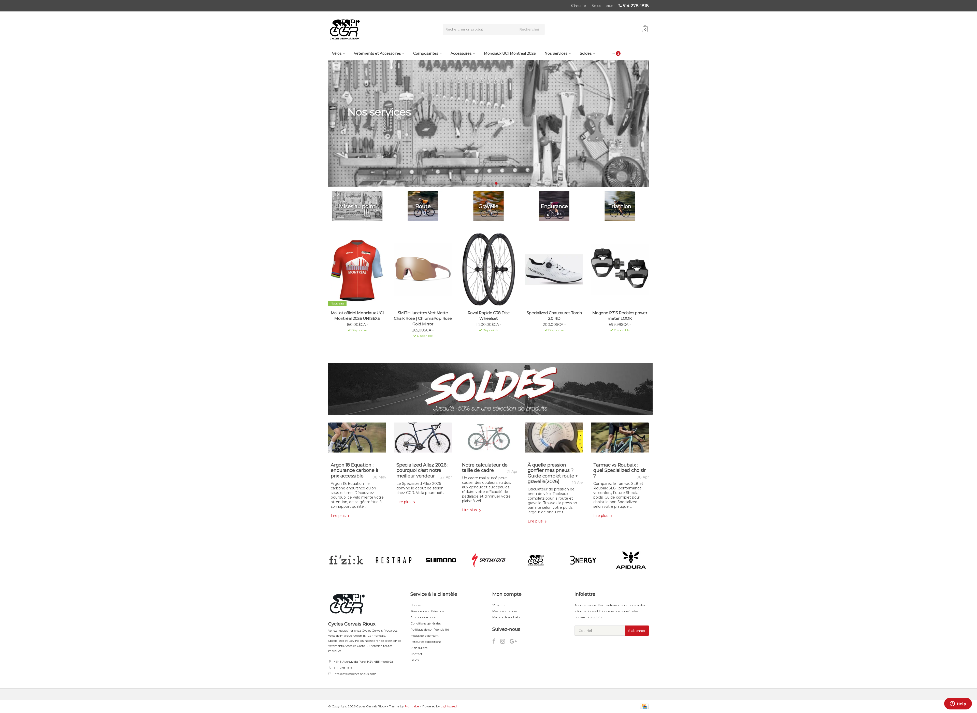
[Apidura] (631, 560)
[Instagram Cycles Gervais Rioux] (505, 642)
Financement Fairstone (427, 611)
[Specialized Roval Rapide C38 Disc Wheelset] (488, 270)
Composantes (425, 53)
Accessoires (461, 53)
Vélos (336, 53)
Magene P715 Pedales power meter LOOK (619, 315)
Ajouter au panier (355, 337)
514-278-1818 (636, 5)
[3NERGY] (583, 560)
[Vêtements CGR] (536, 560)
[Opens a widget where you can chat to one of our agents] (958, 704)
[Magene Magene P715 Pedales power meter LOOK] (620, 270)
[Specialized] (488, 560)
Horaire (415, 605)
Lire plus (339, 515)
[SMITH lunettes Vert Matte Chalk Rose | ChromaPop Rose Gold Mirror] (423, 270)
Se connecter (603, 6)
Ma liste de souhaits (506, 617)
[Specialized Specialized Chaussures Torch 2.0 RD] (554, 270)
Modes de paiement (424, 635)
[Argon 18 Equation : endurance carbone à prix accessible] (357, 439)
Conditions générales (425, 623)
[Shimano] (441, 560)
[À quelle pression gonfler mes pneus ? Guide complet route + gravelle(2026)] (554, 439)
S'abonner (636, 631)
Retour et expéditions (425, 642)
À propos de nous (423, 617)
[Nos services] (488, 123)
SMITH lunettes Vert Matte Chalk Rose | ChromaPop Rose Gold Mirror (423, 318)
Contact (416, 654)
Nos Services (555, 53)
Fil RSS (415, 660)
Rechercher (529, 29)
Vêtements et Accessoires (377, 53)
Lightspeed (449, 706)
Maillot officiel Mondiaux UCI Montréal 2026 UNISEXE (357, 315)
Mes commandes (504, 611)
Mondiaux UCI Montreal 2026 (510, 53)
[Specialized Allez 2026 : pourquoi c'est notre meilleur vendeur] (423, 439)
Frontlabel (412, 706)
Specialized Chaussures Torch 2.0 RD (554, 315)
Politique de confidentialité (429, 629)
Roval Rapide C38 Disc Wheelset (489, 315)
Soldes (586, 53)
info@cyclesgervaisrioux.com (355, 674)
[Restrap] (393, 560)
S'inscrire (578, 6)
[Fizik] (346, 560)
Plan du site (418, 648)
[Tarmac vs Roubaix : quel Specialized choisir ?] (620, 439)
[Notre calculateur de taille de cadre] (488, 439)
